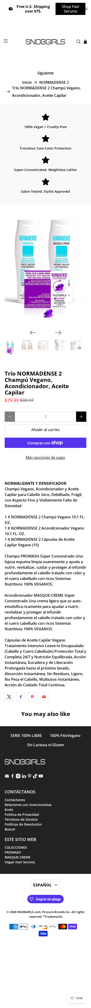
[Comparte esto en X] (9, 696)
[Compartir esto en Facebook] (20, 696)
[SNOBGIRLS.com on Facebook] (12, 777)
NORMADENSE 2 (54, 82)
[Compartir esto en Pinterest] (32, 696)
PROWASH (13, 852)
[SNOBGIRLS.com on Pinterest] (29, 777)
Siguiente (45, 73)
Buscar (10, 829)
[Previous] (32, 332)
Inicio (27, 82)
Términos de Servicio (21, 819)
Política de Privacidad (22, 814)
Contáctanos (15, 800)
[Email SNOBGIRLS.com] (7, 777)
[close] (86, 9)
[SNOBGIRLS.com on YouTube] (40, 777)
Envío (9, 809)
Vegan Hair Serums (20, 862)
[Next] (58, 332)
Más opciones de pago (45, 457)
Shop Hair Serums (70, 9)
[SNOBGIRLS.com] (45, 41)
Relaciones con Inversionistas (28, 804)
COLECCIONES (16, 847)
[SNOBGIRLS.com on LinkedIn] (24, 777)
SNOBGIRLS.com (29, 912)
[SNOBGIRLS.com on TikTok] (35, 777)
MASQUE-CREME (18, 857)
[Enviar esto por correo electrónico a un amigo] (44, 696)
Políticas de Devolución (23, 824)
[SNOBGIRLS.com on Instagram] (18, 777)
